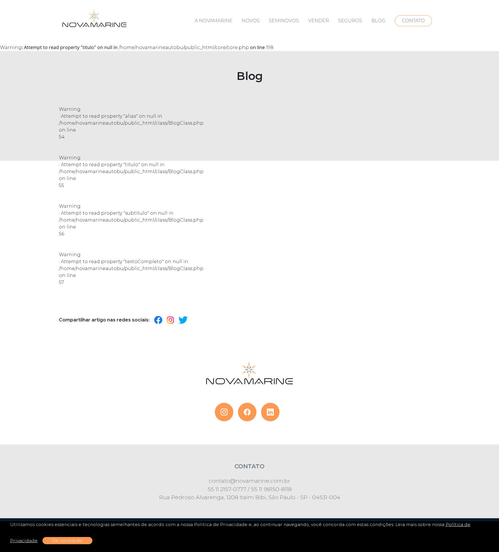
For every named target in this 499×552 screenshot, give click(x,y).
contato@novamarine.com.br (249, 480)
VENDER (318, 20)
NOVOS (251, 20)
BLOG (378, 20)
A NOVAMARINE (213, 20)
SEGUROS (350, 20)
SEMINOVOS (284, 20)
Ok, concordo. (67, 540)
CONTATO (413, 20)
